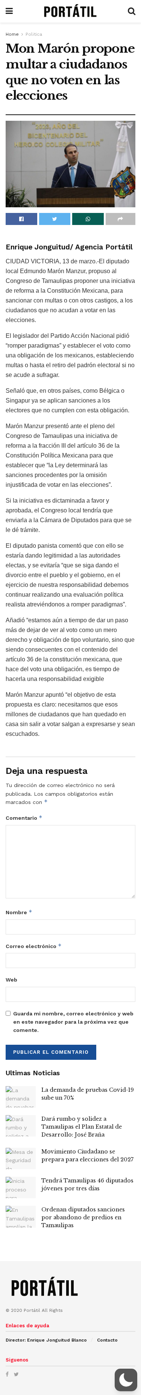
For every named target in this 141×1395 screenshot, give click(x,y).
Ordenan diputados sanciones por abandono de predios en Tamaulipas (83, 1217)
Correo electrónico (34, 946)
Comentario (24, 817)
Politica (34, 34)
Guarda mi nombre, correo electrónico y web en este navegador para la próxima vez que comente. (73, 1022)
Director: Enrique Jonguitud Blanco (46, 1340)
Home (12, 34)
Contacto (107, 1340)
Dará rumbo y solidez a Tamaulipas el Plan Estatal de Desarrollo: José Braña (81, 1126)
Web (11, 980)
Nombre (19, 912)
